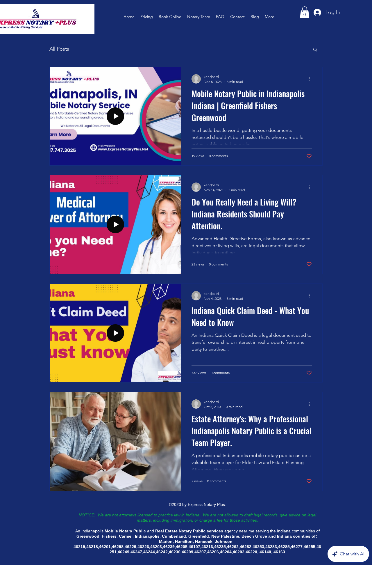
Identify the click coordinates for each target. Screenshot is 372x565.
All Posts (59, 49)
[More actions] (310, 78)
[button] (305, 12)
